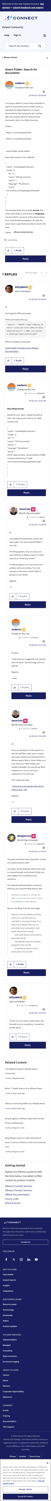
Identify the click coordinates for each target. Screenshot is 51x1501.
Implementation (10, 1339)
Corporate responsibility (13, 1391)
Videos (6, 1320)
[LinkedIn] (28, 1259)
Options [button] (47, 58)
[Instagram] (21, 1259)
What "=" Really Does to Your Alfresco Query (23, 1088)
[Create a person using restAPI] (41, 272)
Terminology (8, 1309)
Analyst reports (9, 1280)
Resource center (9, 1304)
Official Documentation (17, 1194)
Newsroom (7, 1397)
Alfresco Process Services (18, 1190)
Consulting (7, 1350)
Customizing (12, 240)
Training (6, 1416)
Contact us (25, 1242)
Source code (11, 1199)
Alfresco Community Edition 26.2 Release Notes (25, 1103)
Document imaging (11, 1361)
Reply (26, 259)
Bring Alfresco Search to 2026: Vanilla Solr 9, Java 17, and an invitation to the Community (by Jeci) (25, 1142)
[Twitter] (13, 1259)
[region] (25, 1480)
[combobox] (25, 46)
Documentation (9, 1421)
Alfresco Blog (11, 1078)
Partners (6, 1386)
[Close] (47, 1463)
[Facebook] (6, 1259)
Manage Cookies (25, 1489)
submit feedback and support (28, 7)
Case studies (8, 1274)
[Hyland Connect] (21, 18)
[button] (8, 250)
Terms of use (34, 1456)
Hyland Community (12, 27)
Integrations (8, 1291)
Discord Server (13, 1203)
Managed (6, 1345)
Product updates (10, 1326)
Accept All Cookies (25, 1496)
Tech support (8, 1427)
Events (6, 1410)
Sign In (17, 35)
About (5, 1380)
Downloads (7, 1315)
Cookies (22, 1456)
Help (6, 35)
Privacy (12, 1456)
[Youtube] (36, 1259)
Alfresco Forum (10, 57)
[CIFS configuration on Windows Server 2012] (46, 272)
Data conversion (10, 1356)
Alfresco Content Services (23, 232)
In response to (35, 393)
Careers (6, 1375)
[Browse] (44, 35)
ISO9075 (18, 901)
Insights (6, 1285)
